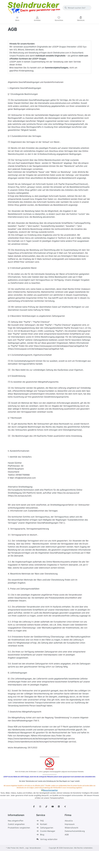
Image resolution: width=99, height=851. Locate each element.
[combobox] (77, 7)
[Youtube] (52, 806)
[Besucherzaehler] (49, 790)
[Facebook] (34, 806)
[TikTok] (46, 806)
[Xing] (65, 806)
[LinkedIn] (59, 806)
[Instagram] (40, 806)
